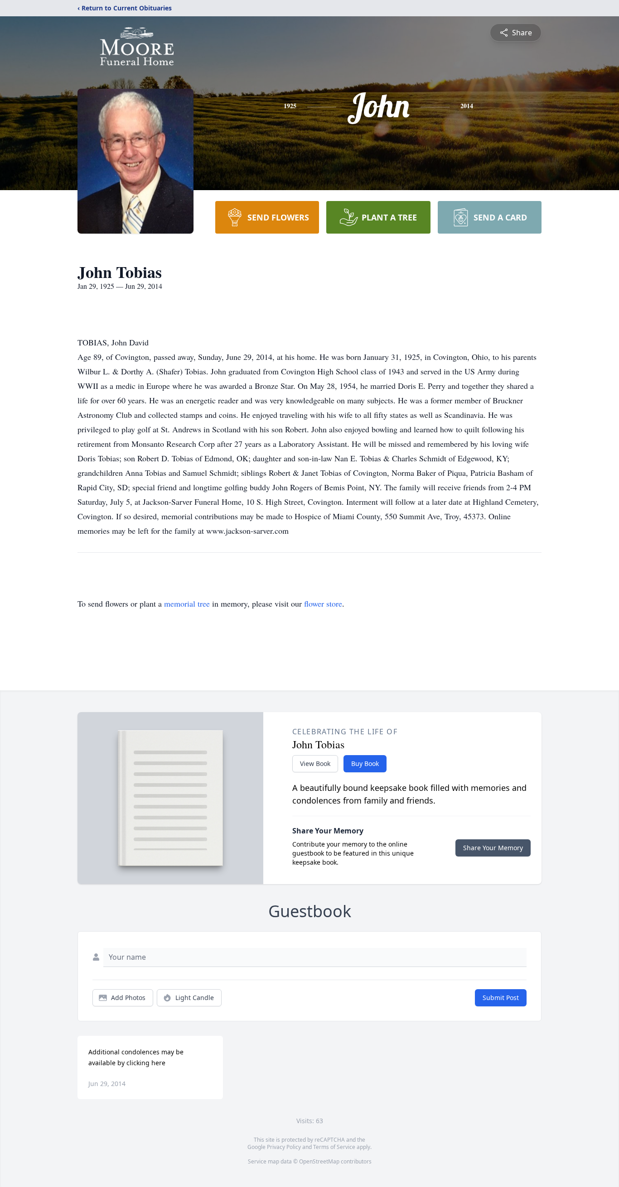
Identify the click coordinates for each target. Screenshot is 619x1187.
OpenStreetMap (319, 1161)
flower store (323, 603)
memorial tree (187, 603)
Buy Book (365, 763)
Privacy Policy (284, 1147)
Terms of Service (334, 1147)
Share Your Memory (493, 847)
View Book (315, 763)
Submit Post (501, 997)
